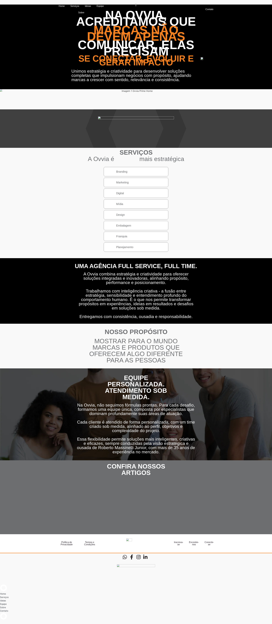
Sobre (81, 12)
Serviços (74, 6)
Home (62, 6)
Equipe (100, 6)
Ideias (88, 6)
